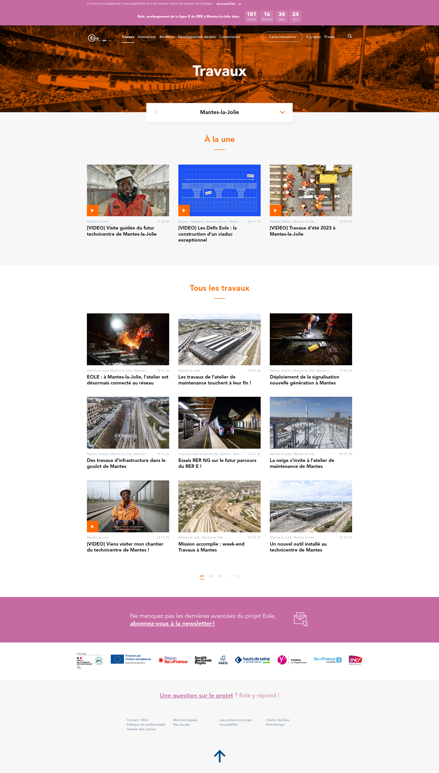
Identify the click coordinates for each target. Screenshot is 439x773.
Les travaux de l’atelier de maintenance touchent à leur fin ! (214, 380)
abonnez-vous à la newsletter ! (172, 623)
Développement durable (197, 37)
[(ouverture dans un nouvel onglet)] (296, 620)
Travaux (128, 37)
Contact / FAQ (137, 720)
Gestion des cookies (141, 729)
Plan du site (181, 724)
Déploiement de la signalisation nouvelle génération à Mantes (304, 380)
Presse (329, 37)
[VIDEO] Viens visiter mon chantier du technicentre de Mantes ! (125, 547)
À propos (313, 37)
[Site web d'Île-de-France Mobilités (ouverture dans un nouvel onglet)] (327, 661)
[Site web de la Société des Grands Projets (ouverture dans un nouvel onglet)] (203, 661)
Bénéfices (167, 37)
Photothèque (275, 724)
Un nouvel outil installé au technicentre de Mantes (298, 547)
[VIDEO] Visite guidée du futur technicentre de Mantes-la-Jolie (122, 231)
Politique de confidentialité (146, 724)
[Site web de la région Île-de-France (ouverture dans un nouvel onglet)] (173, 661)
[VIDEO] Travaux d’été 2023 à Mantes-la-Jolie (302, 231)
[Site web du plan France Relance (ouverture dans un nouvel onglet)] (90, 661)
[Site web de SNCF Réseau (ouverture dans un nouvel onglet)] (355, 661)
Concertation (229, 37)
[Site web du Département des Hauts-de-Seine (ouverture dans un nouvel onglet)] (252, 661)
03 (220, 576)
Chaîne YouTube (277, 720)
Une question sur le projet (196, 695)
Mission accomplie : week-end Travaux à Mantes (211, 547)
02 (211, 576)
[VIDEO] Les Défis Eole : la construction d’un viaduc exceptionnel (207, 234)
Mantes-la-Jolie (219, 112)
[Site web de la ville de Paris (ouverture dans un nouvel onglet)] (223, 661)
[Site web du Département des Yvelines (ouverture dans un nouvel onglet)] (292, 661)
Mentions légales (185, 720)
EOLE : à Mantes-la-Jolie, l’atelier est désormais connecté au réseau (127, 380)
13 (237, 576)
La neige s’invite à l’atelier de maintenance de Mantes (302, 463)
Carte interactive (282, 37)
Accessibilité (226, 4)
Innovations (147, 37)
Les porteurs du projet (236, 720)
